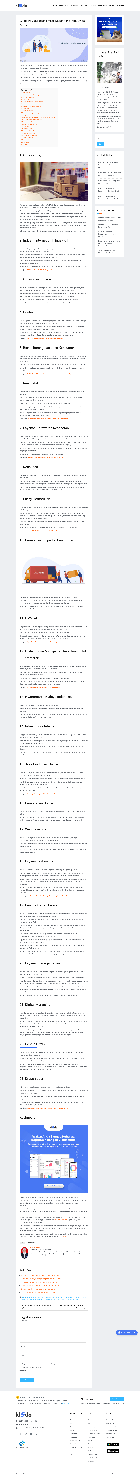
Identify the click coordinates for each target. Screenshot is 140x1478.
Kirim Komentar (26, 1380)
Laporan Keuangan (94, 1434)
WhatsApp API (110, 1434)
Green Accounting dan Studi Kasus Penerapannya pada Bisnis (109, 234)
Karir (71, 1427)
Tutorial (72, 1430)
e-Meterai (91, 1461)
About (22, 1243)
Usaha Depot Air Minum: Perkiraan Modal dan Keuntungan (48, 419)
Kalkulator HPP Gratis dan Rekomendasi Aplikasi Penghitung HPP (108, 165)
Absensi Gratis (110, 1437)
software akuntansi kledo (70, 1299)
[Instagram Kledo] (21, 1434)
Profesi (112, 5)
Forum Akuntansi (111, 1430)
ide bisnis (76, 1297)
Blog (71, 1423)
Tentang (72, 1420)
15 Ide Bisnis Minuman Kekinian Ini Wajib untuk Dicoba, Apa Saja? (49, 374)
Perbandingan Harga (94, 1420)
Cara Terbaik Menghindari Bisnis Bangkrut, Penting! (45, 338)
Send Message (117, 1399)
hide (30, 90)
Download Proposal (76, 1447)
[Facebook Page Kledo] (16, 1434)
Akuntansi (102, 5)
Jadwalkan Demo (75, 1440)
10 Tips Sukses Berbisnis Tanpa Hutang (40, 270)
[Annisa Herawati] (24, 1259)
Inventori (90, 1440)
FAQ (71, 1454)
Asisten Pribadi (93, 1454)
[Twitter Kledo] (26, 1434)
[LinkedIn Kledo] (36, 1434)
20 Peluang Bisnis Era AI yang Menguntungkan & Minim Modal (49, 896)
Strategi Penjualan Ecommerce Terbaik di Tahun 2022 (45, 687)
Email (22, 1355)
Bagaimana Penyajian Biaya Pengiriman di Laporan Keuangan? (109, 243)
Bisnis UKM (63, 5)
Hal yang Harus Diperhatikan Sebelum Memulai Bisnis (45, 794)
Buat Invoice (110, 1423)
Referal (90, 1444)
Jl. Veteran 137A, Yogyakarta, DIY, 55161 (31, 1428)
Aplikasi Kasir (92, 1451)
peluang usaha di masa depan (50, 1299)
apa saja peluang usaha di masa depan (59, 1297)
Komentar (23, 1320)
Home (55, 5)
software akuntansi (60, 1220)
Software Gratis (111, 1420)
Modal (93, 5)
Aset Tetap (91, 1437)
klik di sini (65, 1403)
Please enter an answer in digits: (30, 1367)
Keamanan (73, 1437)
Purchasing (91, 1427)
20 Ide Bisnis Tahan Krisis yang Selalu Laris (42, 531)
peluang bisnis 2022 (33, 1299)
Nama (22, 1346)
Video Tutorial (74, 1434)
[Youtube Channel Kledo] (31, 1434)
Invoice (90, 1423)
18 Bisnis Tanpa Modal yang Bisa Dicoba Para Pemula (45, 457)
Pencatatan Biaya (93, 1430)
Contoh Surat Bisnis (112, 1427)
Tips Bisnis (84, 5)
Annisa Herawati (36, 1247)
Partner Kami (74, 1444)
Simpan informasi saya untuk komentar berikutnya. (39, 1364)
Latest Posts (31, 1243)
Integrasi (90, 1447)
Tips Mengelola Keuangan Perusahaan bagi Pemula (45, 642)
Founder (120, 5)
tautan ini (63, 1236)
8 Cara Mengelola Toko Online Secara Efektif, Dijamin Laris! (47, 1108)
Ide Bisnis (74, 5)
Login (72, 1451)
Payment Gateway (93, 1458)
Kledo (122, 1474)
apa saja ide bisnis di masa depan (33, 1297)
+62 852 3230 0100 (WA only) (27, 1421)
